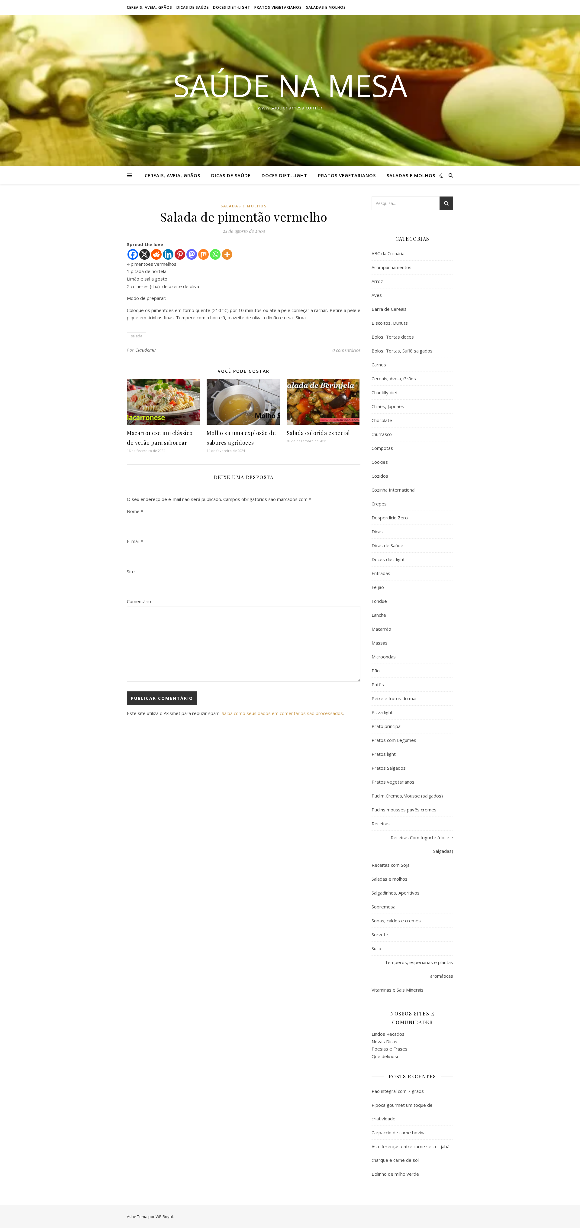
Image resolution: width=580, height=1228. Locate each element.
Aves (377, 295)
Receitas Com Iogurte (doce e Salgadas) (422, 844)
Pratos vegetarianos (278, 7)
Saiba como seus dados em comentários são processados (282, 713)
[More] (227, 254)
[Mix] (203, 254)
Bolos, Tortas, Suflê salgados (402, 351)
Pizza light (382, 712)
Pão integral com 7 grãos (398, 1091)
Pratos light (384, 754)
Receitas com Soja (391, 865)
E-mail (135, 541)
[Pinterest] (180, 254)
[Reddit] (156, 254)
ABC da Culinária (388, 253)
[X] (144, 254)
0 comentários (346, 350)
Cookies (380, 462)
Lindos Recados (388, 1034)
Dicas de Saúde (192, 7)
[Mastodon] (191, 254)
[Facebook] (132, 254)
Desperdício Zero (390, 518)
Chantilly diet (385, 392)
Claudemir (145, 350)
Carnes (379, 365)
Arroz (377, 281)
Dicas (377, 531)
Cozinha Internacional (393, 490)
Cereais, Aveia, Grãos (149, 7)
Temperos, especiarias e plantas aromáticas (419, 969)
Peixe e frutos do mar (394, 698)
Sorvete (380, 934)
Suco (376, 948)
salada (136, 336)
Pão (376, 671)
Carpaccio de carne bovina (399, 1132)
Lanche (379, 615)
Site (131, 571)
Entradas (381, 573)
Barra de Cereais (389, 309)
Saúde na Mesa (290, 85)
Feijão (378, 587)
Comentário (139, 601)
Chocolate (382, 420)
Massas (380, 643)
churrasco (382, 434)
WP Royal (164, 1216)
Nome (135, 511)
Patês (378, 684)
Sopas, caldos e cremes (396, 921)
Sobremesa (383, 907)
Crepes (379, 504)
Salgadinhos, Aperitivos (396, 893)
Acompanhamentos (391, 267)
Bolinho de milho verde (395, 1174)
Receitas (381, 823)
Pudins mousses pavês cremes (404, 810)
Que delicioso (386, 1056)
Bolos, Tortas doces (393, 337)
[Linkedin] (168, 254)
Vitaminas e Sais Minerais (398, 990)
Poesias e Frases (390, 1049)
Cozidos (380, 476)
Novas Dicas (384, 1041)
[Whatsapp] (215, 254)
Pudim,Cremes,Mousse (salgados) (407, 796)
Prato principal (386, 726)
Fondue (379, 601)
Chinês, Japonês (388, 406)
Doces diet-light (231, 7)
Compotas (382, 448)
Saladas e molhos (326, 7)
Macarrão (381, 629)
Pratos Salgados (389, 768)
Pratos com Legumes (394, 740)
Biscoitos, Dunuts (390, 323)
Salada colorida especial (318, 433)
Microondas (384, 657)
